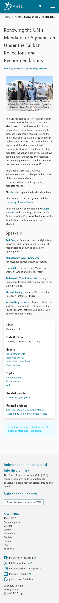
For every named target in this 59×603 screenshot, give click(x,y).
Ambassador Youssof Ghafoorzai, (23, 258)
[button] (52, 6)
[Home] (13, 6)
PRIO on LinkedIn (19, 574)
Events (17, 17)
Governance (12, 381)
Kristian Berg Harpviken (18, 302)
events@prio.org (32, 431)
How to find (10, 533)
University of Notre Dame (19, 202)
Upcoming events (15, 354)
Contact (8, 537)
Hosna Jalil (11, 268)
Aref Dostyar (12, 240)
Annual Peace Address (18, 361)
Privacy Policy (11, 589)
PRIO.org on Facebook (21, 558)
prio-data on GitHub (20, 579)
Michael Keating (14, 292)
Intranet (8, 541)
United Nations (14, 378)
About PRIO (10, 518)
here (13, 192)
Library (7, 530)
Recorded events (15, 358)
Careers (8, 526)
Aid (8, 385)
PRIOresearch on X (19, 563)
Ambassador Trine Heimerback (21, 278)
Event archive (13, 365)
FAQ (6, 545)
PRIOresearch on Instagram (24, 569)
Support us (10, 549)
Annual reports (12, 522)
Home (7, 17)
